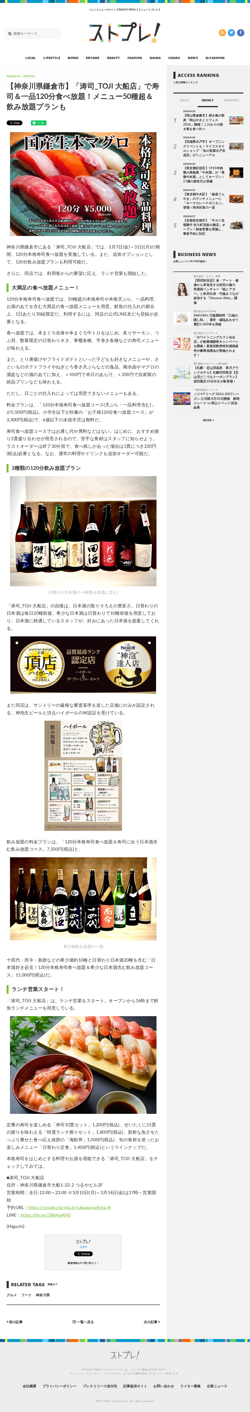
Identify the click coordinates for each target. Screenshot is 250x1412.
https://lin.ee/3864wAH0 (46, 1215)
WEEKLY (208, 100)
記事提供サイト (135, 1386)
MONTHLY (231, 100)
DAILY (184, 100)
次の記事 (151, 1322)
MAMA (155, 58)
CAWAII (174, 58)
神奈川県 (43, 1295)
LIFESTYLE (51, 58)
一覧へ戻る (85, 1322)
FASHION (134, 58)
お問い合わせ (163, 1386)
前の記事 (15, 1322)
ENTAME (92, 58)
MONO (73, 58)
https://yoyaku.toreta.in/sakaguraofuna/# (69, 1208)
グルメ (12, 1295)
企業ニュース (217, 1386)
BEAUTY (113, 58)
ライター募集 (190, 1386)
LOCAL (30, 58)
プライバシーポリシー (59, 1386)
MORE (207, 420)
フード (26, 1295)
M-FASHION (215, 58)
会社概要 (29, 1386)
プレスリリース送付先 (100, 1386)
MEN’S (193, 58)
